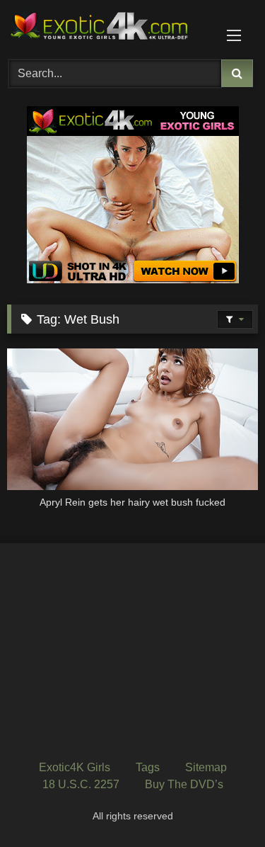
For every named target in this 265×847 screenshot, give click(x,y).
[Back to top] (221, 805)
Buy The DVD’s (184, 784)
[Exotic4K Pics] (109, 27)
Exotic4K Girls (74, 767)
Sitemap (206, 767)
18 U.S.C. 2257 (80, 784)
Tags (148, 767)
